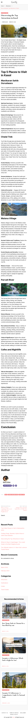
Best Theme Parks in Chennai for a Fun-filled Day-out (13, 624)
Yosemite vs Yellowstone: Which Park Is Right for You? (12, 659)
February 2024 (5, 570)
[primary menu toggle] (1, 2)
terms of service (14, 712)
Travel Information (13, 494)
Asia (6, 494)
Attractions (4, 579)
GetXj (14, 2)
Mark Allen (6, 482)
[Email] (13, 486)
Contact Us (5, 712)
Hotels (3, 586)
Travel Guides (5, 589)
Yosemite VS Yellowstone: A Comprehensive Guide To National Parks (13, 695)
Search (3, 515)
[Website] (16, 486)
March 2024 (4, 567)
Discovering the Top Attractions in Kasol (12, 539)
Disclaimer (23, 712)
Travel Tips (21, 494)
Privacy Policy (14, 714)
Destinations (4, 583)
